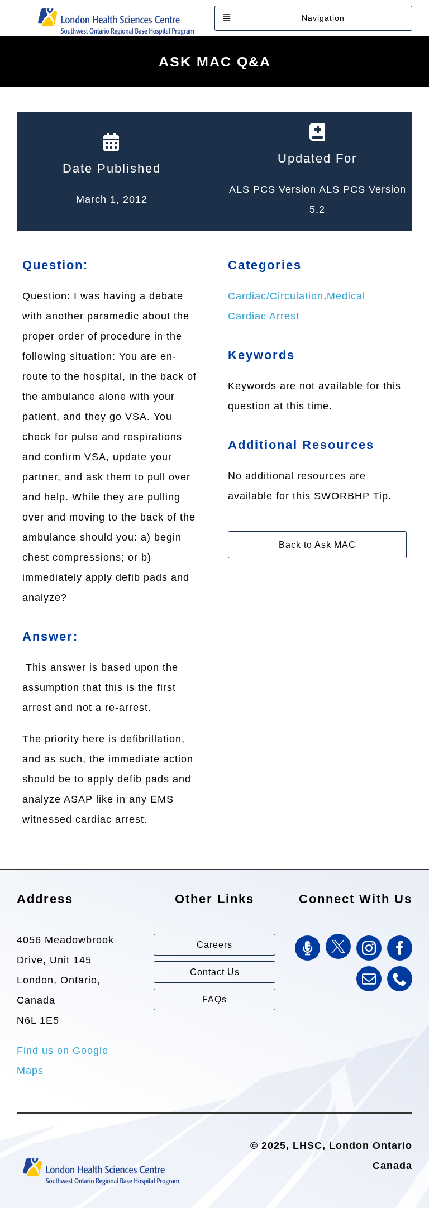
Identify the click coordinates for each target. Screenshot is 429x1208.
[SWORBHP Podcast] (307, 948)
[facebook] (399, 948)
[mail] (369, 978)
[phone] (399, 978)
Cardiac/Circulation (275, 296)
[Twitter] (338, 946)
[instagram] (369, 948)
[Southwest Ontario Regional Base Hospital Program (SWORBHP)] (115, 7)
